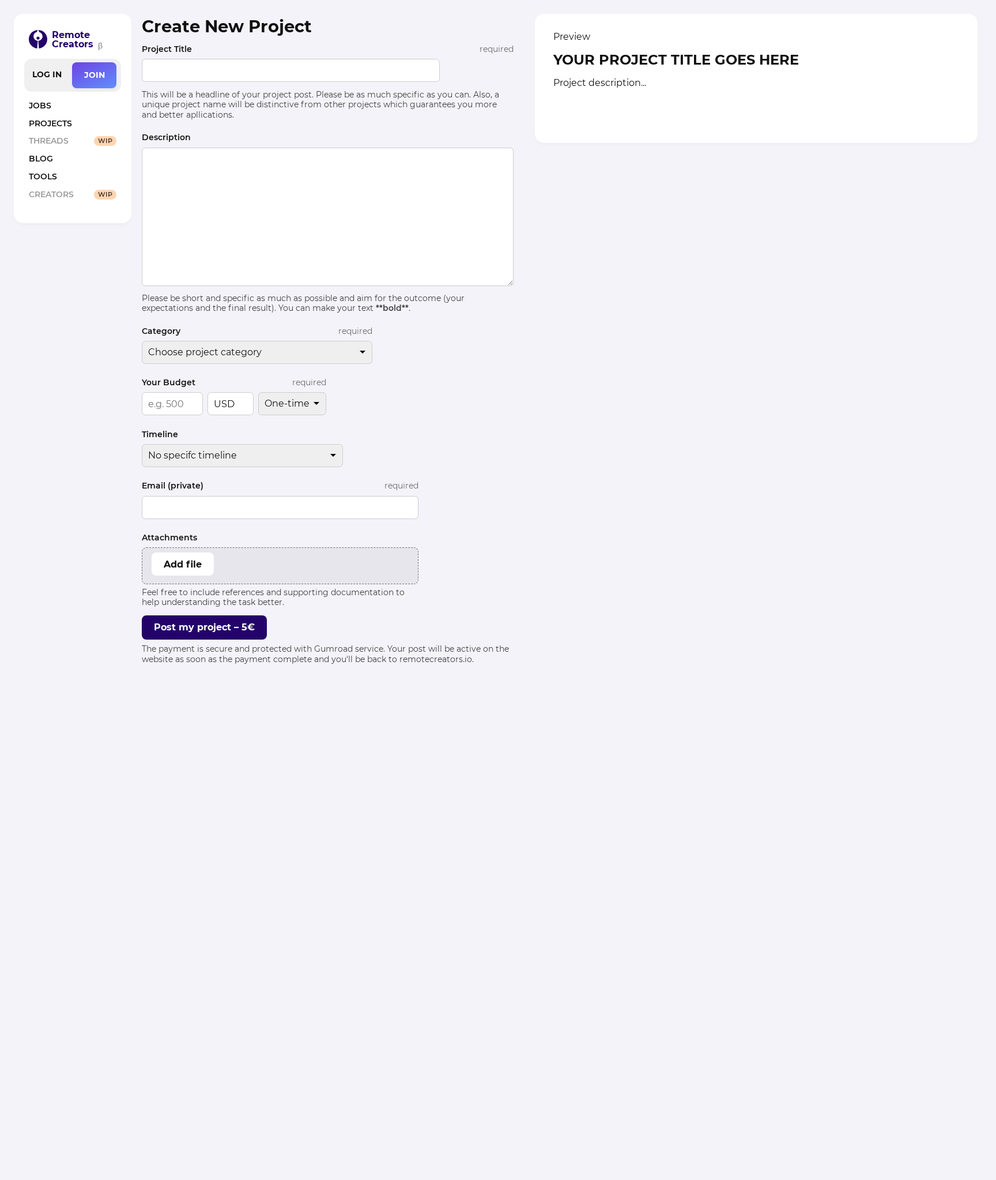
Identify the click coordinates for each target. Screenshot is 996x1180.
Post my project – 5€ (204, 627)
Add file (183, 564)
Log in (47, 74)
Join (94, 75)
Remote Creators (72, 39)
